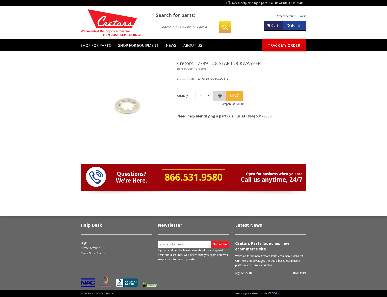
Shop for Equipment (138, 45)
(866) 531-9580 (259, 116)
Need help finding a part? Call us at (267, 3)
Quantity (182, 95)
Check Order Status (93, 253)
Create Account (90, 248)
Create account (286, 16)
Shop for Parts (96, 45)
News (171, 45)
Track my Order (284, 45)
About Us (192, 45)
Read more (299, 272)
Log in (302, 16)
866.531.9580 (193, 177)
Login (84, 242)
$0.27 (234, 96)
